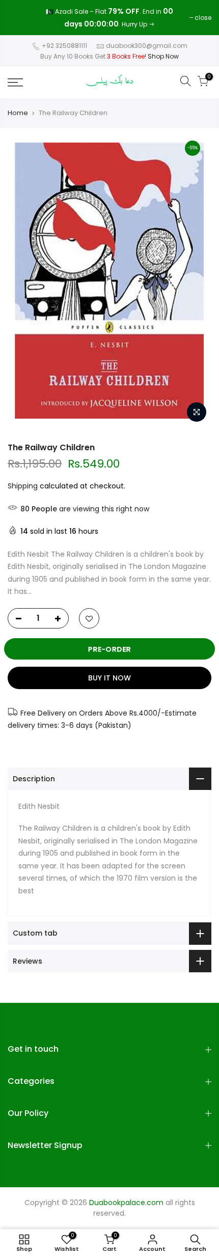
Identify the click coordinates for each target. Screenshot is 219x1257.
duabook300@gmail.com (146, 45)
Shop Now (163, 56)
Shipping (23, 486)
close (21, 17)
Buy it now (109, 678)
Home (18, 113)
